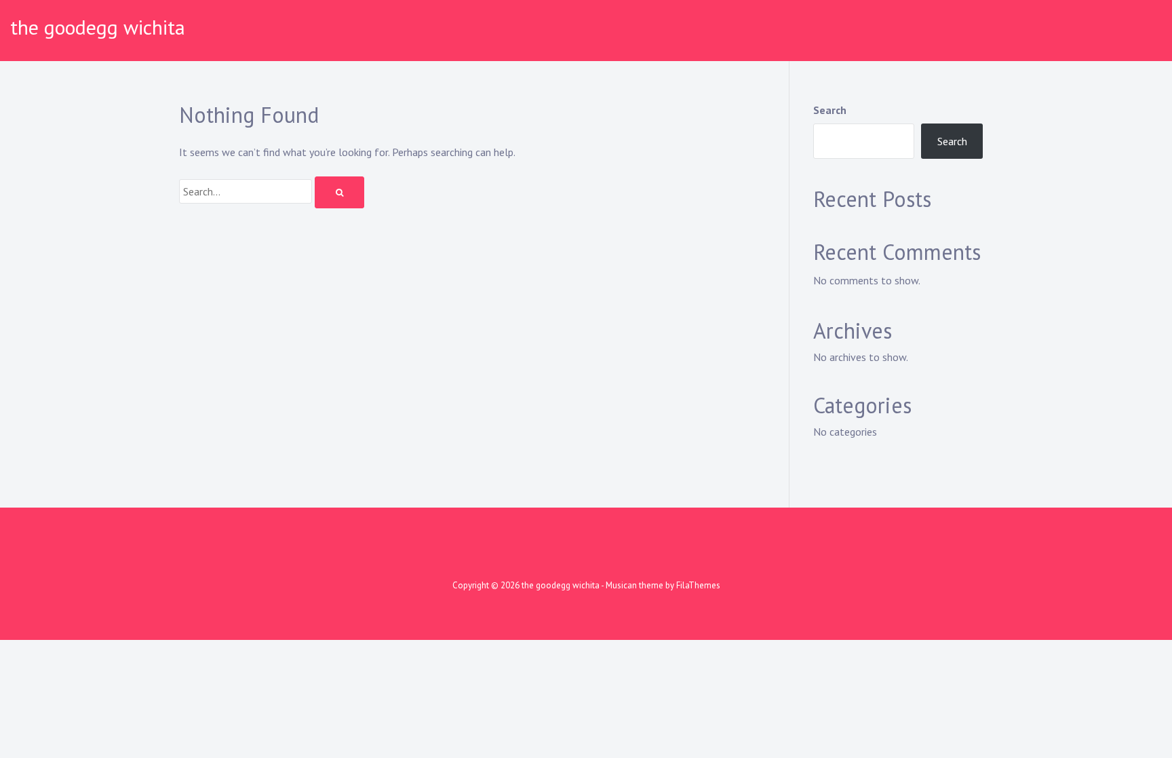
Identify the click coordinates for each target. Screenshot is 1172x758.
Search (829, 110)
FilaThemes (698, 585)
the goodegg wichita (97, 27)
